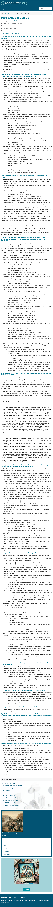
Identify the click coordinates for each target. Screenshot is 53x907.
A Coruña (5, 842)
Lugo (9, 26)
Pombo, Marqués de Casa (8, 802)
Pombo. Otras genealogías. (8, 795)
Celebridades (6, 854)
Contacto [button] (26, 889)
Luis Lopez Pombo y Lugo (8, 783)
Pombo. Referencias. (7, 793)
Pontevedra (6, 851)
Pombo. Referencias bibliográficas (10, 805)
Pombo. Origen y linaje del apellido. (11, 33)
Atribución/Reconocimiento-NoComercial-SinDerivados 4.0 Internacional (34, 900)
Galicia (5, 839)
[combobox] (45, 8)
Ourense (5, 848)
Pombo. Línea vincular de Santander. (11, 797)
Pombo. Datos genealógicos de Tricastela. (12, 785)
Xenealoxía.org (21, 897)
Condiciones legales (5, 902)
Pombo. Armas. (6, 790)
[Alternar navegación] (2, 9)
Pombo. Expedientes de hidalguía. (10, 800)
